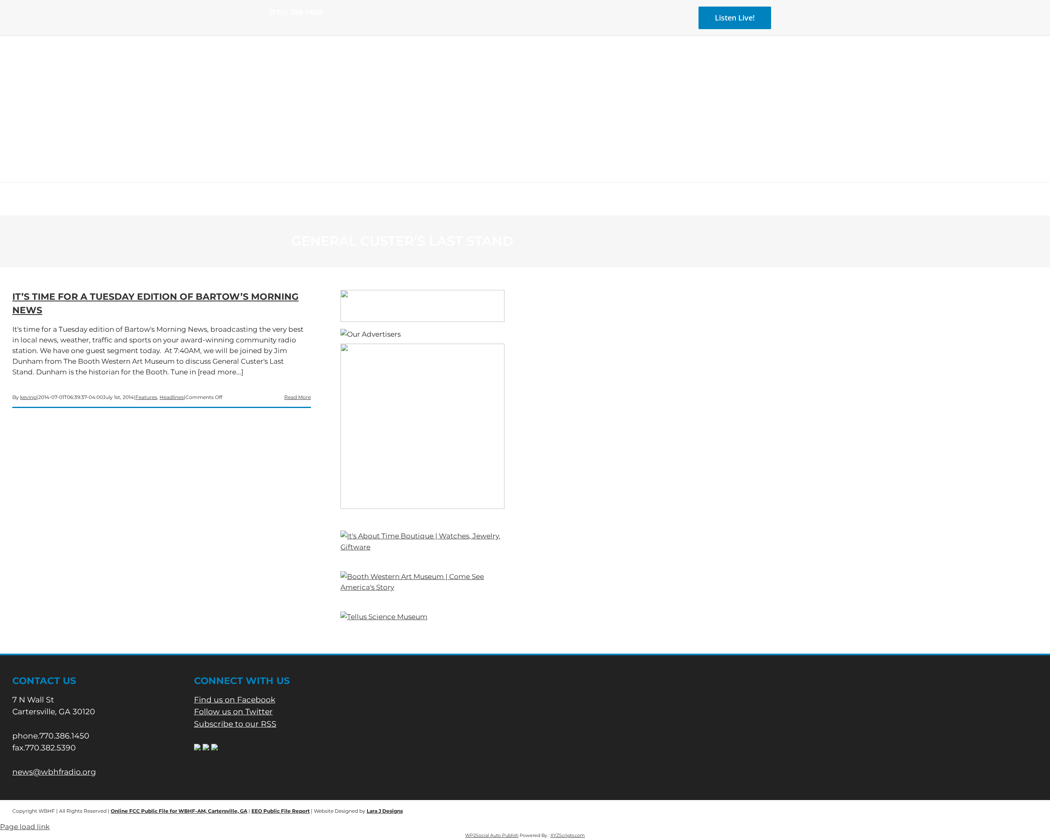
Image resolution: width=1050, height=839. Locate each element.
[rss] (297, 28)
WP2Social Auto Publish (491, 835)
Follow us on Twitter (233, 711)
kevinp (28, 397)
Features (146, 397)
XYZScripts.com (567, 835)
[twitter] (284, 28)
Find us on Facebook (234, 699)
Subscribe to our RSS (235, 724)
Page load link (25, 827)
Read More (297, 397)
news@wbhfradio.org (54, 772)
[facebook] (271, 28)
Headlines (172, 397)
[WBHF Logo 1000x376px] (525, 63)
